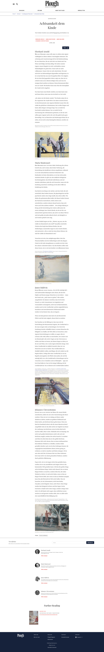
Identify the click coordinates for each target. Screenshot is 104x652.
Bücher (40, 10)
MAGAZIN (21, 10)
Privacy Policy (50, 647)
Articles (18, 13)
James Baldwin (60, 39)
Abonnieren (50, 639)
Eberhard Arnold (40, 39)
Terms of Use (54, 647)
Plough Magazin (51, 637)
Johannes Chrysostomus (42, 40)
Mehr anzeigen (44, 555)
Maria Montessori (50, 39)
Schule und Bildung (43, 535)
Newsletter (81, 10)
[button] (14, 4)
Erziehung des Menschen (27, 13)
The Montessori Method (47, 251)
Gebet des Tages (59, 10)
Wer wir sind (37, 637)
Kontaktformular (65, 637)
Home (14, 13)
